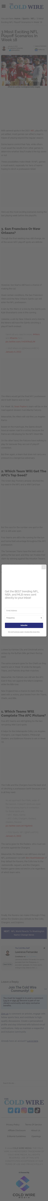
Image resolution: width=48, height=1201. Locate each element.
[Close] (44, 567)
